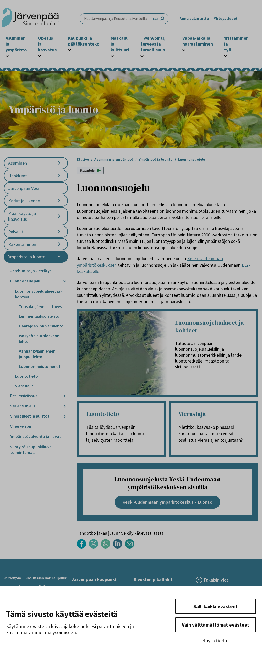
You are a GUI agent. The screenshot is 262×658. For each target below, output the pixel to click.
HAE (155, 18)
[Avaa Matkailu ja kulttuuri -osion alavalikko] (112, 55)
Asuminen (17, 163)
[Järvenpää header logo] (30, 18)
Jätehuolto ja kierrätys (30, 270)
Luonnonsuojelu (25, 280)
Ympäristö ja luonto (27, 257)
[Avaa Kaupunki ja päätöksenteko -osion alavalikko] (69, 49)
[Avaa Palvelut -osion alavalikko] (59, 232)
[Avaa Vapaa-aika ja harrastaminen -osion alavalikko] (183, 49)
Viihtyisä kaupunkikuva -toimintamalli (32, 449)
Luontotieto (26, 376)
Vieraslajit (24, 385)
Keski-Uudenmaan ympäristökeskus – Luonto (167, 502)
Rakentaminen (22, 244)
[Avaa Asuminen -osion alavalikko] (59, 163)
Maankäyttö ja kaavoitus (22, 216)
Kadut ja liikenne (24, 201)
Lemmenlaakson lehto (39, 316)
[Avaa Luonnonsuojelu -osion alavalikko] (65, 281)
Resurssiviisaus (23, 395)
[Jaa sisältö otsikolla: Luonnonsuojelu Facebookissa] (83, 547)
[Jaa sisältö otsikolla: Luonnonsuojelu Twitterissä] (95, 547)
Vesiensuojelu (22, 405)
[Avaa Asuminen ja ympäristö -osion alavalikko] (7, 55)
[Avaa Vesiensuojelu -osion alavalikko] (65, 406)
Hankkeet (17, 176)
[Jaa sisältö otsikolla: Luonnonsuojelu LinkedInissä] (119, 547)
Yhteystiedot (226, 18)
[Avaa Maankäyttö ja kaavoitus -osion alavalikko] (59, 216)
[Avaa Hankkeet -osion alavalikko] (59, 176)
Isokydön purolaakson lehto (39, 338)
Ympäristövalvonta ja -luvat (35, 436)
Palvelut (16, 232)
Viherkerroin (21, 426)
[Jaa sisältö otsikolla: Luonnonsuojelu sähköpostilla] (131, 547)
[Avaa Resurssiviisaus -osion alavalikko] (65, 396)
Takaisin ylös (216, 580)
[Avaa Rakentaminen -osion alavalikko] (59, 244)
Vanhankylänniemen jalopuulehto (37, 353)
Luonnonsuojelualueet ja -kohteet (38, 294)
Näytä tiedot (215, 641)
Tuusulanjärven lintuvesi (41, 306)
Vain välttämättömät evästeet (215, 625)
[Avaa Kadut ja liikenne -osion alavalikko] (59, 201)
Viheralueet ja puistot (29, 416)
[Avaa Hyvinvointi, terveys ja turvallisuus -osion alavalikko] (142, 55)
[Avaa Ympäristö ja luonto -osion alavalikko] (59, 257)
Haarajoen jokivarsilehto (41, 325)
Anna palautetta (194, 18)
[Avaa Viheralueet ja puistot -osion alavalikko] (65, 416)
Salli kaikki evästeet (215, 606)
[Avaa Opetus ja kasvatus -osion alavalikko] (39, 55)
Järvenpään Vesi (23, 188)
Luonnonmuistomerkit (39, 366)
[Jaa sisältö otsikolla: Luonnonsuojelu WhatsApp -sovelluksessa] (107, 547)
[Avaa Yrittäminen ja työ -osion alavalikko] (225, 55)
